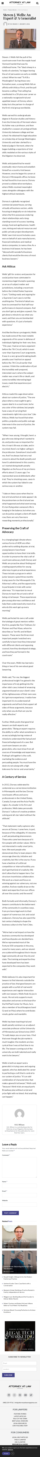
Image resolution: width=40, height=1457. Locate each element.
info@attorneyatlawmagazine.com (26, 1402)
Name (4, 1182)
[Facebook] (20, 1395)
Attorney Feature (23, 10)
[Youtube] (25, 1395)
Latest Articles (20, 1416)
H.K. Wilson (19, 1125)
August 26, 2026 (9, 1246)
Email (4, 1191)
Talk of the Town (20, 1418)
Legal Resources (20, 1423)
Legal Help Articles (20, 1437)
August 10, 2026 (9, 1271)
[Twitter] (31, 1395)
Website (5, 1200)
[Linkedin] (9, 1395)
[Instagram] (14, 1395)
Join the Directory (20, 1426)
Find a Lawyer (20, 1440)
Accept (6, 1453)
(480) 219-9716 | (8, 1402)
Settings (10, 1449)
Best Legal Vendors (20, 1421)
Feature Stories (12, 10)
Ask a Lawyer (20, 1442)
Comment (6, 1155)
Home (5, 10)
